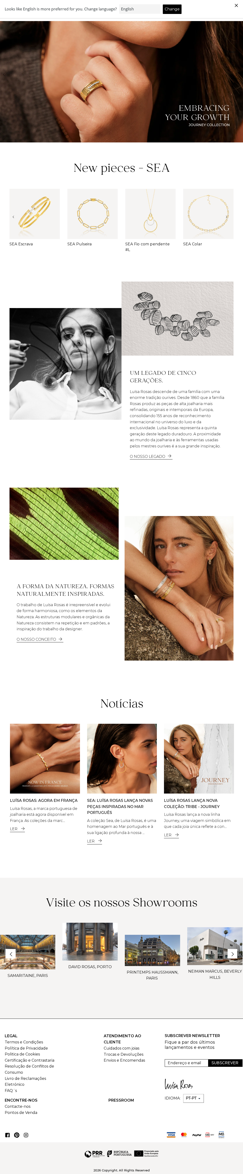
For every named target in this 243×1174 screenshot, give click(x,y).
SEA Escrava (21, 244)
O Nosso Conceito (37, 639)
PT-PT (191, 1098)
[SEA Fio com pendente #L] (150, 214)
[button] (5, 74)
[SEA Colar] (208, 214)
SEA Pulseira (79, 244)
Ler (14, 829)
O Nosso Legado (148, 456)
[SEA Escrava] (34, 214)
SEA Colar (192, 244)
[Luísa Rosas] (180, 1083)
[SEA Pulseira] (92, 214)
